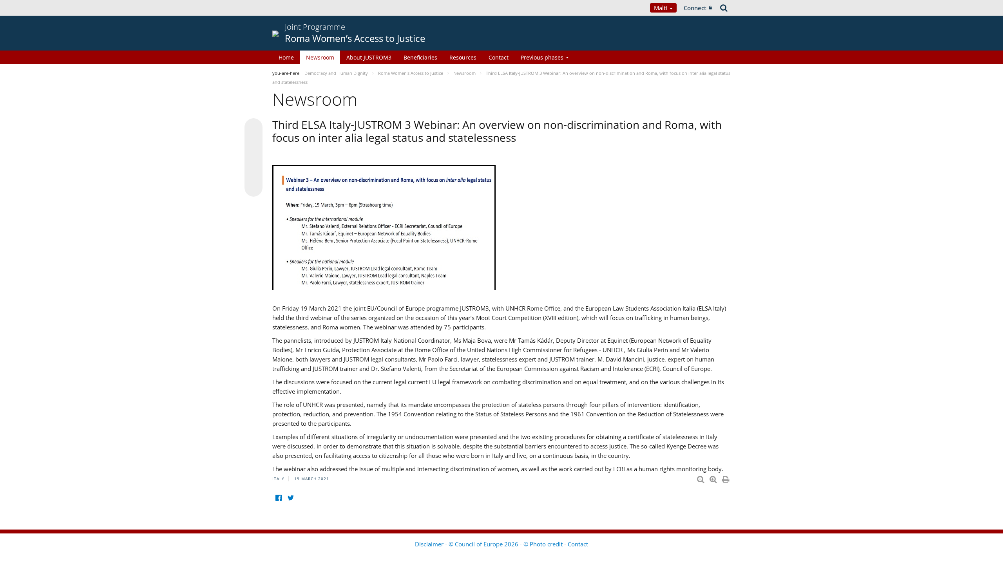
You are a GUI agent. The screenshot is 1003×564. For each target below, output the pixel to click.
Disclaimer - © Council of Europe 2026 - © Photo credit (489, 544)
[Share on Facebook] (253, 158)
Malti (661, 8)
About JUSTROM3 (368, 57)
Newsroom (320, 57)
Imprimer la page (726, 478)
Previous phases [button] (542, 57)
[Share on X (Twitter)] (253, 143)
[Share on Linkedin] (253, 173)
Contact (499, 57)
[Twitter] (290, 498)
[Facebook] (278, 498)
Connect (695, 8)
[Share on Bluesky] (253, 128)
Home (286, 57)
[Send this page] (253, 187)
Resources (462, 57)
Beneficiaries (420, 57)
